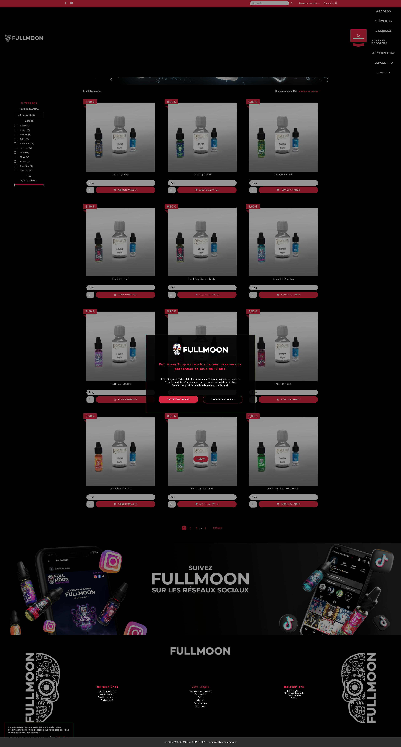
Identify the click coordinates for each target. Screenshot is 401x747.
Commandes (200, 694)
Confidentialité (107, 700)
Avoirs (200, 697)
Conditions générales (107, 697)
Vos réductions (200, 703)
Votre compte (200, 686)
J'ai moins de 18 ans (222, 399)
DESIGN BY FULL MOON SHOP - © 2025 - (186, 742)
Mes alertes (200, 706)
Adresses (200, 700)
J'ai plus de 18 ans (178, 399)
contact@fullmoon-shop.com (222, 742)
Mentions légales (107, 694)
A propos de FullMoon (107, 691)
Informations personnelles (200, 691)
